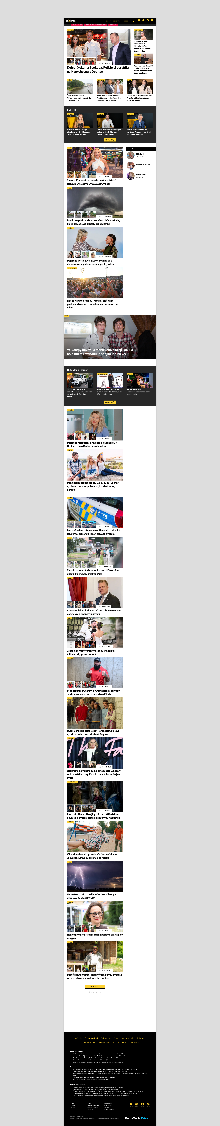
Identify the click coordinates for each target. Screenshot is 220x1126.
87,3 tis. (147, 21)
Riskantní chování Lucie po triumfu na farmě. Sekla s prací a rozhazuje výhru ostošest (79, 131)
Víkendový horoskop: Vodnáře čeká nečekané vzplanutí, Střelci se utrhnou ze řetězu (92, 856)
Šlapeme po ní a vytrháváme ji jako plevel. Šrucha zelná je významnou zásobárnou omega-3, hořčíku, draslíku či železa (108, 1091)
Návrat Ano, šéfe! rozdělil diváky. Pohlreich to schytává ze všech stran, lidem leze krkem (143, 69)
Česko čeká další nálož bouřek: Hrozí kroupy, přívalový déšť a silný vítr (91, 896)
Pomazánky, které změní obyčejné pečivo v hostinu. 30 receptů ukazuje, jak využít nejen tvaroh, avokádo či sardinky (106, 1093)
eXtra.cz (96, 1118)
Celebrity (116, 21)
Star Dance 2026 (89, 1042)
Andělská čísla (106, 1038)
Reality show (141, 1038)
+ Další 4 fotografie (104, 607)
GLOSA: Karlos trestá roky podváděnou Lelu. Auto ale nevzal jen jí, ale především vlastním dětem (79, 393)
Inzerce (89, 1103)
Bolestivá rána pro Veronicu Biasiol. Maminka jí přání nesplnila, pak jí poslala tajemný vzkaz (142, 46)
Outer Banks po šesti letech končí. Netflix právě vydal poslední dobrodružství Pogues (93, 732)
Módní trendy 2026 (127, 1038)
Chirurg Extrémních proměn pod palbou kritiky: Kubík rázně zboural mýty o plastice (109, 131)
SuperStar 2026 (113, 25)
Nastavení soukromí (109, 1109)
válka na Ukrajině (77, 25)
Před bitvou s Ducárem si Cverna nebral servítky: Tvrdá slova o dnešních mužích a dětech (93, 692)
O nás (72, 1103)
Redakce (73, 1105)
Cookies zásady (108, 1103)
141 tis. (143, 21)
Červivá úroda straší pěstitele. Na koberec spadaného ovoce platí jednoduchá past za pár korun (101, 1095)
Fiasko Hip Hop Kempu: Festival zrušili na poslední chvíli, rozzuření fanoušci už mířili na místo (92, 304)
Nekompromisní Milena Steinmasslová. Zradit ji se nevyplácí (95, 936)
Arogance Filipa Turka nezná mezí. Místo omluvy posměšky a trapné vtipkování (93, 612)
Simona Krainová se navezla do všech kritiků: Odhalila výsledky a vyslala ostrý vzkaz (92, 182)
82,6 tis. (152, 21)
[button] (133, 20)
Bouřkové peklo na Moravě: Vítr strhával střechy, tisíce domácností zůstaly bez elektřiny (93, 222)
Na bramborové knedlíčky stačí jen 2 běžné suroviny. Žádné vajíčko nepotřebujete (97, 1089)
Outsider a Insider (77, 370)
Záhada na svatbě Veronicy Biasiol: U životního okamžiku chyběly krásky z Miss (93, 572)
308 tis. (139, 21)
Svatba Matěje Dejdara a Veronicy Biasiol (96, 25)
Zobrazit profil (140, 156)
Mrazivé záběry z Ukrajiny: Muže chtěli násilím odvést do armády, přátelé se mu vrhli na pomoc (93, 815)
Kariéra (73, 1107)
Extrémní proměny (104, 1042)
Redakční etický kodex (93, 1105)
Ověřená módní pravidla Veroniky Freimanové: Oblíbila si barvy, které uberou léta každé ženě (100, 1071)
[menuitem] (108, 21)
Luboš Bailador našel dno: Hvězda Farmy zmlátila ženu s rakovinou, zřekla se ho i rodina (94, 976)
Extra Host (73, 110)
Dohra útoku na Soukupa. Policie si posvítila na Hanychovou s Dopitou (98, 69)
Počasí (116, 1038)
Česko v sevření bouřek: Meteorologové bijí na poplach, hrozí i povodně (78, 97)
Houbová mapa (134, 1042)
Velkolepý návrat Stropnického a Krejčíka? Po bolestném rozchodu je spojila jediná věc (100, 351)
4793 (97, 992)
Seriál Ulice (78, 1038)
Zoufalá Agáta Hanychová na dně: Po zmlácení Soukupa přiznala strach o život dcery (139, 97)
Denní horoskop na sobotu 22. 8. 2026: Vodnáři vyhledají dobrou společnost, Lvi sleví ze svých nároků (93, 486)
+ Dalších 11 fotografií (104, 971)
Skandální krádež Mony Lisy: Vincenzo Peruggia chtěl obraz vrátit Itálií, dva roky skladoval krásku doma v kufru (105, 1069)
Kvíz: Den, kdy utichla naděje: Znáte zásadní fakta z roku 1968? (91, 1080)
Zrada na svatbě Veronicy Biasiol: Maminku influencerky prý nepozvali (90, 652)
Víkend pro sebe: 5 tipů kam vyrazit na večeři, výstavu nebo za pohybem (94, 1077)
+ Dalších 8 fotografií (104, 216)
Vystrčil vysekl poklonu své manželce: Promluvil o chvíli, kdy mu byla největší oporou (139, 131)
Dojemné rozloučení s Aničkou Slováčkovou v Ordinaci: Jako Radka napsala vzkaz (92, 444)
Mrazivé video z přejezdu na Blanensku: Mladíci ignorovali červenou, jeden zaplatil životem (93, 532)
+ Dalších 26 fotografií (105, 566)
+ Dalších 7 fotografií (104, 63)
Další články (109, 140)
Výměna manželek (91, 1038)
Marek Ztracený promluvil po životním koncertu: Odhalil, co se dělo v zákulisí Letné (109, 391)
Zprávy (108, 21)
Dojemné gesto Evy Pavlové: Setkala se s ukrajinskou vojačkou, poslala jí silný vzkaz (90, 262)
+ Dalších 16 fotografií (104, 647)
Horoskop (125, 21)
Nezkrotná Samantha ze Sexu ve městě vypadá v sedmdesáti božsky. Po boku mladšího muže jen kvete (93, 774)
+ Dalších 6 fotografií (104, 176)
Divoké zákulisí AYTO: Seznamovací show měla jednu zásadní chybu (138, 391)
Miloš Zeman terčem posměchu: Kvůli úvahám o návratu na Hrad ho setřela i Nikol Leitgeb (109, 97)
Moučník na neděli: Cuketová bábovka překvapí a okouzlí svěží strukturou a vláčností (98, 1087)
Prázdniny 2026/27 (119, 1042)
